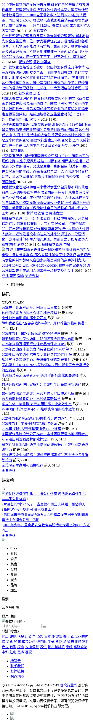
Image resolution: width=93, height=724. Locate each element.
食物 (58, 642)
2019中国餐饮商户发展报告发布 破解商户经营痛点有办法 (45, 5)
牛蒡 (51, 642)
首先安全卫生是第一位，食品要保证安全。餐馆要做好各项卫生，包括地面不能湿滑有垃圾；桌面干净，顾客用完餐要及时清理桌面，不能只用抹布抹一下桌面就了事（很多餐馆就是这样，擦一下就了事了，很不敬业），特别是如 (45, 46)
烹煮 (20, 652)
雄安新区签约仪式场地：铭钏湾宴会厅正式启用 (38, 339)
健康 (5, 636)
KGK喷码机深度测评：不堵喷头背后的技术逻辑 (38, 409)
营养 (13, 276)
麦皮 (5, 647)
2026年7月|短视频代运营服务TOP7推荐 (31, 429)
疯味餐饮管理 (52, 244)
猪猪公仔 (28, 642)
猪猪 (20, 636)
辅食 (20, 276)
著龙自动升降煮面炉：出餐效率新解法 (31, 399)
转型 (13, 647)
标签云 (15, 661)
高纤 (69, 647)
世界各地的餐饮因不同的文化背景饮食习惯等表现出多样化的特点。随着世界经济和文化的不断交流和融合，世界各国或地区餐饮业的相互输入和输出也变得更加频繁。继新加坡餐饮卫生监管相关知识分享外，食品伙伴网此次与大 (45, 109)
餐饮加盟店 (42, 62)
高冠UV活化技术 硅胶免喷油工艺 (29, 509)
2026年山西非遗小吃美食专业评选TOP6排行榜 (37, 354)
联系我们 (17, 666)
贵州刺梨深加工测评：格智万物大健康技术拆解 (38, 393)
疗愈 (20, 647)
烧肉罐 (41, 642)
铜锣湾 (57, 636)
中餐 (66, 244)
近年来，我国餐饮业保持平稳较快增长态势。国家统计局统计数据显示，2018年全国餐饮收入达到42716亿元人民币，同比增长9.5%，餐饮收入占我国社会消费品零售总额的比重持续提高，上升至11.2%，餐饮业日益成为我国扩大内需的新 (46, 20)
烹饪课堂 (32, 276)
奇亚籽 (76, 642)
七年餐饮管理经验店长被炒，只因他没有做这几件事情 (43, 67)
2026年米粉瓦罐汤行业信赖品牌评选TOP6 (34, 344)
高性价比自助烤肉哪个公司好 (24, 318)
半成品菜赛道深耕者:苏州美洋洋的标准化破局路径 (40, 375)
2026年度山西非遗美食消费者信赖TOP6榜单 (35, 349)
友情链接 (17, 671)
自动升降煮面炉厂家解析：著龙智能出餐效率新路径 (41, 384)
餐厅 (66, 636)
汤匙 (39, 636)
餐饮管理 (25, 62)
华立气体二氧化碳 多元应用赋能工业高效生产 (37, 404)
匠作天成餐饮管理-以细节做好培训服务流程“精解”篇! (42, 124)
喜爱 (28, 652)
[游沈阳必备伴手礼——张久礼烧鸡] (29, 494)
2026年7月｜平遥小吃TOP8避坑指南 (29, 423)
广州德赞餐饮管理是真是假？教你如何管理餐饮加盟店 (43, 36)
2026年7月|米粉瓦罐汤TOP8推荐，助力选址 (35, 418)
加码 (66, 642)
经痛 (17, 642)
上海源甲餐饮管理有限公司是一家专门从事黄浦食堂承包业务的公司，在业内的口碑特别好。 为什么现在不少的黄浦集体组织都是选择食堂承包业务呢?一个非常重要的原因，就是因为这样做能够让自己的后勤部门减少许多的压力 (46, 203)
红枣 (13, 652)
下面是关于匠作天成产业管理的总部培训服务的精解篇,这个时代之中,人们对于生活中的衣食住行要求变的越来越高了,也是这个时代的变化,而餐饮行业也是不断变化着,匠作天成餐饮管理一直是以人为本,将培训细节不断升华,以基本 (46, 135)
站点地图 (17, 676)
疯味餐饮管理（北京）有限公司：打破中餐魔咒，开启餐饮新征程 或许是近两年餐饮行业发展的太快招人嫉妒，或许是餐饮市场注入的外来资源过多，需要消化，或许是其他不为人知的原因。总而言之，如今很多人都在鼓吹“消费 (45, 234)
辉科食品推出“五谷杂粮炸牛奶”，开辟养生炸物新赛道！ (45, 323)
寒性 (85, 642)
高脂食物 (80, 647)
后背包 (30, 636)
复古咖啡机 (56, 647)
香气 (43, 647)
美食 (9, 642)
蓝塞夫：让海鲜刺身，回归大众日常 (29, 307)
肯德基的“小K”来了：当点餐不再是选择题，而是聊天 (44, 504)
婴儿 (5, 276)
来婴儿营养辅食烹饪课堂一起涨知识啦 (35, 250)
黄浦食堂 (56, 213)
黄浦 (29, 213)
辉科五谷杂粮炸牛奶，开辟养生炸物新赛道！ (36, 360)
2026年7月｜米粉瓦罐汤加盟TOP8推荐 (31, 333)
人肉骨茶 (32, 647)
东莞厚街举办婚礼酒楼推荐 (22, 465)
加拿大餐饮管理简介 (17, 98)
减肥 (13, 636)
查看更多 (9, 470)
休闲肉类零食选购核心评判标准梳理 (29, 313)
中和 (5, 652)
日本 (47, 636)
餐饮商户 (40, 31)
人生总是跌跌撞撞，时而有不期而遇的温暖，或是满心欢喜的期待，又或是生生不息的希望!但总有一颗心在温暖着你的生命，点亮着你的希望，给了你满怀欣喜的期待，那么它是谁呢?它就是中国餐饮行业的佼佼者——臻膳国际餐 (46, 171)
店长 (36, 93)
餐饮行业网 (68, 685)
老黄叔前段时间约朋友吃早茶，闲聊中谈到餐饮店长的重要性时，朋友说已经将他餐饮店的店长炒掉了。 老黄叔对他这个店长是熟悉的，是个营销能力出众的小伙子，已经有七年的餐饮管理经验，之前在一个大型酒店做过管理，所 (45, 77)
